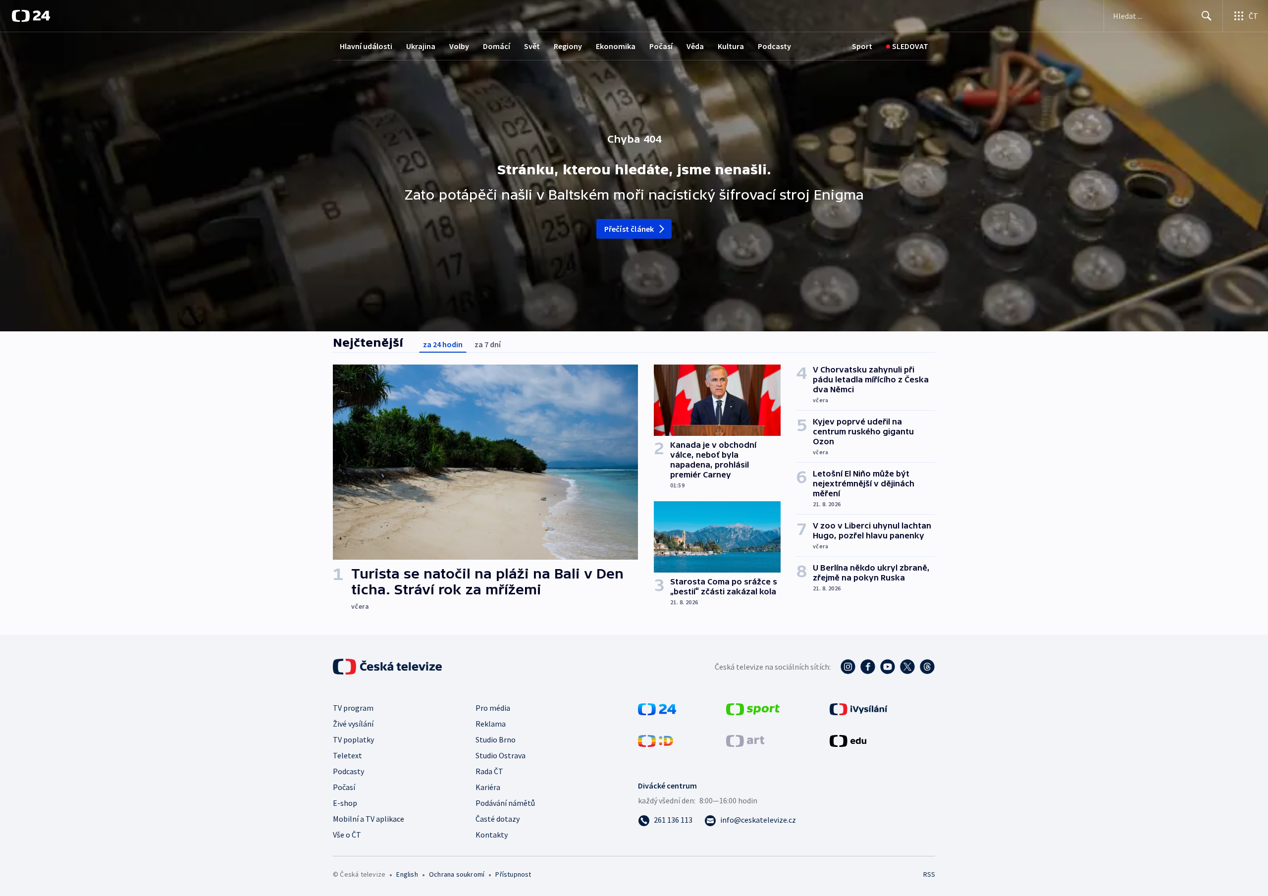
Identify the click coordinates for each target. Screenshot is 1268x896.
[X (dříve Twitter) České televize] (907, 667)
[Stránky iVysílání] (859, 708)
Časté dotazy (498, 819)
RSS (929, 874)
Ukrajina (420, 46)
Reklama (491, 724)
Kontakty (492, 835)
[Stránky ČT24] (657, 708)
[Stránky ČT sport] (753, 708)
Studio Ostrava (501, 755)
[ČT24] (31, 16)
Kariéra (488, 787)
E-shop (345, 803)
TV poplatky (353, 739)
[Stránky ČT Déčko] (655, 740)
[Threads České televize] (927, 667)
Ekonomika (615, 46)
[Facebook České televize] (868, 667)
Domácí (496, 46)
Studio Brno (496, 739)
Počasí (661, 46)
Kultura (731, 46)
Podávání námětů (505, 803)
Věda (695, 46)
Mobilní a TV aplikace (368, 819)
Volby (459, 46)
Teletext (347, 755)
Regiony (568, 46)
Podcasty (774, 46)
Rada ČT (489, 771)
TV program (353, 708)
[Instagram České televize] (848, 667)
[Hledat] (1206, 16)
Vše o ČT (347, 835)
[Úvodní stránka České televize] (388, 667)
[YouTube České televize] (888, 667)
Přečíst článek (629, 229)
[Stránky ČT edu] (848, 740)
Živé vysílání (353, 724)
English (407, 874)
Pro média (493, 708)
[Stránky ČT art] (745, 740)
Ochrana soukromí (456, 874)
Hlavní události (366, 46)
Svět (532, 46)
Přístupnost (513, 874)
